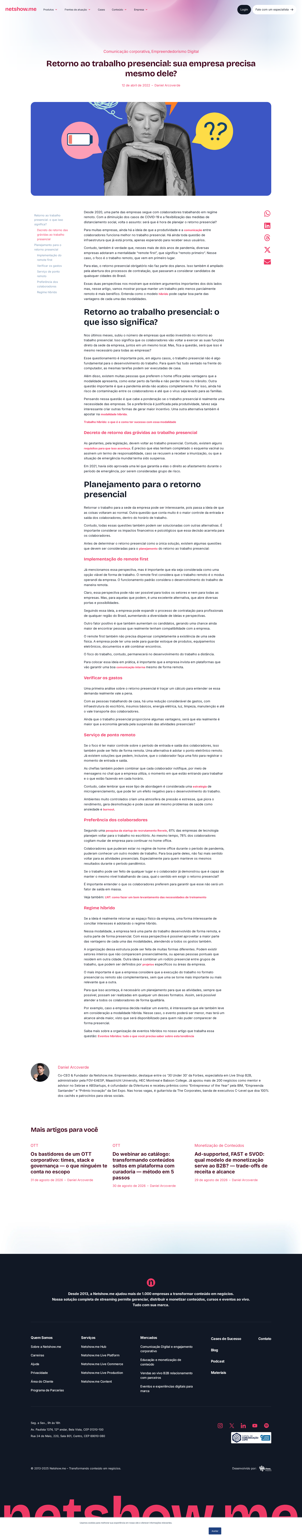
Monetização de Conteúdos (219, 1145)
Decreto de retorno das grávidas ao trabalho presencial (52, 234)
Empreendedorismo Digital (175, 51)
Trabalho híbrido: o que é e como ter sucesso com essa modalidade (130, 422)
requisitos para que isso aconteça (107, 448)
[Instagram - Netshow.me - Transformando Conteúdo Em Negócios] (220, 1426)
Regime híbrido (47, 292)
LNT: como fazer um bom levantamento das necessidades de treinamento (155, 897)
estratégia (200, 786)
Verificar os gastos (50, 265)
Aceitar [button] (215, 1530)
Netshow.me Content (96, 1381)
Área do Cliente (42, 1381)
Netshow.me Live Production (102, 1373)
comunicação (193, 230)
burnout (108, 809)
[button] (50, 10)
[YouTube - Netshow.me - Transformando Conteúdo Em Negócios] (255, 1426)
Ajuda (35, 1364)
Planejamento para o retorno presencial (47, 247)
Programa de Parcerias (47, 1390)
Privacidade (39, 1373)
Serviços (88, 1338)
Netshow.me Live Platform (100, 1355)
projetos (148, 964)
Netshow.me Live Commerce (102, 1364)
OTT (34, 1145)
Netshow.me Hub (93, 1347)
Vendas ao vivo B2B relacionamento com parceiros (166, 1375)
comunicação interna (130, 667)
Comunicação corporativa (126, 51)
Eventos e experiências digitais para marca (166, 1389)
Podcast (217, 1361)
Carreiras (37, 1355)
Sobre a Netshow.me (46, 1347)
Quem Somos (42, 1338)
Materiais (218, 1373)
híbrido (163, 294)
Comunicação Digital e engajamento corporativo (166, 1349)
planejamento (148, 548)
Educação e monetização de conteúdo (160, 1362)
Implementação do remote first (49, 257)
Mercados (148, 1338)
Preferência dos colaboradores (47, 284)
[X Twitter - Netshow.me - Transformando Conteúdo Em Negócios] (232, 1426)
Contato (264, 1339)
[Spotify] (266, 1426)
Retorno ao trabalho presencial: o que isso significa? (48, 220)
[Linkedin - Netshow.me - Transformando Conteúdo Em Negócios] (243, 1426)
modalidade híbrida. (114, 414)
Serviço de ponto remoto (48, 274)
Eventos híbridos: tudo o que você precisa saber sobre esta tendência (146, 1036)
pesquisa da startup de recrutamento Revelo (136, 830)
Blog (214, 1350)
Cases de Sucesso (226, 1339)
